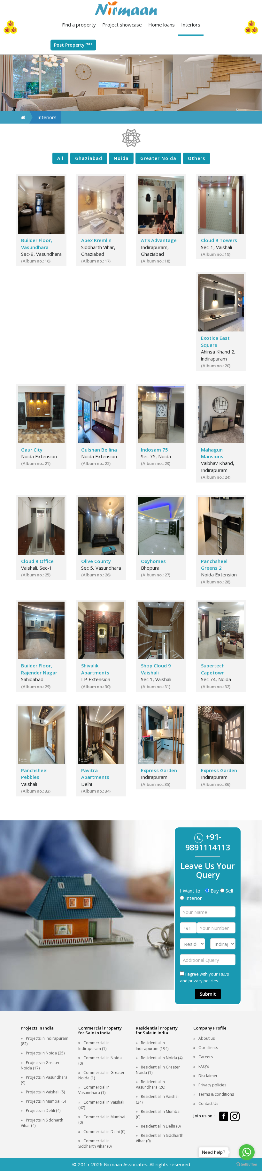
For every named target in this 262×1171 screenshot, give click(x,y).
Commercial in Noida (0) (100, 1060)
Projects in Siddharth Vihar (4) (42, 1122)
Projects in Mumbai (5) (46, 1101)
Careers (205, 1057)
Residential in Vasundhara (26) (150, 1084)
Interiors (190, 24)
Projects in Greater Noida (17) (40, 1065)
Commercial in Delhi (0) (104, 1131)
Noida (121, 158)
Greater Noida (158, 158)
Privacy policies (212, 1085)
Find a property (79, 24)
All (60, 158)
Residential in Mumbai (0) (158, 1114)
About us (206, 1038)
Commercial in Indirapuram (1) (94, 1045)
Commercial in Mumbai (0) (101, 1119)
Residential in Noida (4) (161, 1058)
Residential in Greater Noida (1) (158, 1069)
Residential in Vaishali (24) (158, 1099)
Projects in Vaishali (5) (45, 1092)
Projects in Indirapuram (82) (44, 1041)
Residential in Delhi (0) (161, 1126)
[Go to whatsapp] (247, 1152)
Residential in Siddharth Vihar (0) (159, 1138)
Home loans (161, 24)
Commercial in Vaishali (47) (101, 1104)
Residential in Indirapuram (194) (152, 1045)
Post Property (73, 45)
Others (196, 158)
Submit (208, 994)
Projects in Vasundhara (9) (44, 1080)
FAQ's (203, 1066)
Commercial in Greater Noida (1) (101, 1075)
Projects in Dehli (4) (43, 1110)
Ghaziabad (88, 158)
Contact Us (208, 1103)
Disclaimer (208, 1075)
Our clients (208, 1047)
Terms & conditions (216, 1094)
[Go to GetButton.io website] (246, 1164)
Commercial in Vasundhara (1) (94, 1089)
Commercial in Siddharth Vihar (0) (95, 1143)
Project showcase (122, 24)
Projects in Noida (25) (45, 1053)
